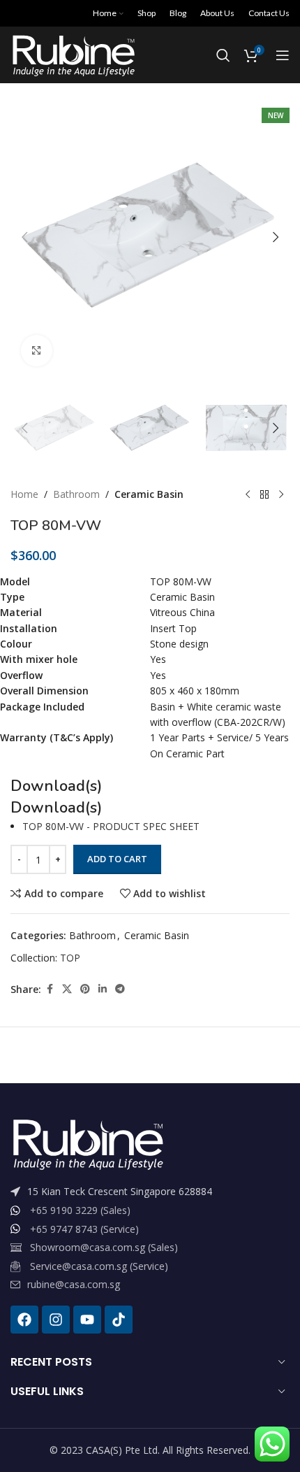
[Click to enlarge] (36, 350)
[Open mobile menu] (283, 55)
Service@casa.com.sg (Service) (99, 1266)
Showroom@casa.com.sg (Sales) (104, 1247)
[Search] (223, 55)
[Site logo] (72, 54)
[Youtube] (87, 1320)
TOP (70, 957)
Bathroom (76, 494)
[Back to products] (264, 495)
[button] (24, 237)
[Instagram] (56, 1320)
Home (24, 494)
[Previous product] (247, 495)
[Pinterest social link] (85, 989)
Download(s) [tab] (56, 807)
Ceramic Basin (148, 494)
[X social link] (67, 989)
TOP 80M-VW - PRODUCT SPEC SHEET (111, 826)
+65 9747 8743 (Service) (84, 1229)
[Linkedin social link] (102, 989)
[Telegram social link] (120, 989)
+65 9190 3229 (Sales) (80, 1210)
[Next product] (281, 495)
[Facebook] (24, 1320)
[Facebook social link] (49, 989)
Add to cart (117, 858)
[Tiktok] (119, 1320)
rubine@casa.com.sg (73, 1284)
